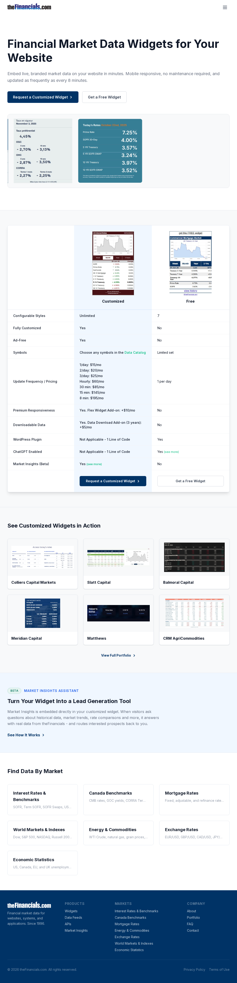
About (191, 911)
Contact (193, 930)
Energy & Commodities (132, 930)
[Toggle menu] (225, 7)
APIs (68, 924)
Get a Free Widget (104, 97)
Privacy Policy (194, 969)
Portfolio (193, 917)
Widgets (71, 911)
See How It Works (23, 735)
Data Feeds (73, 917)
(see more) (171, 452)
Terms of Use (219, 969)
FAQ (190, 924)
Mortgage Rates (127, 924)
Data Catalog (135, 352)
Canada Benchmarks (130, 917)
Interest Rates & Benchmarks (136, 911)
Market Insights (76, 930)
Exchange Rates (127, 937)
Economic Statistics (129, 950)
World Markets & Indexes (134, 943)
